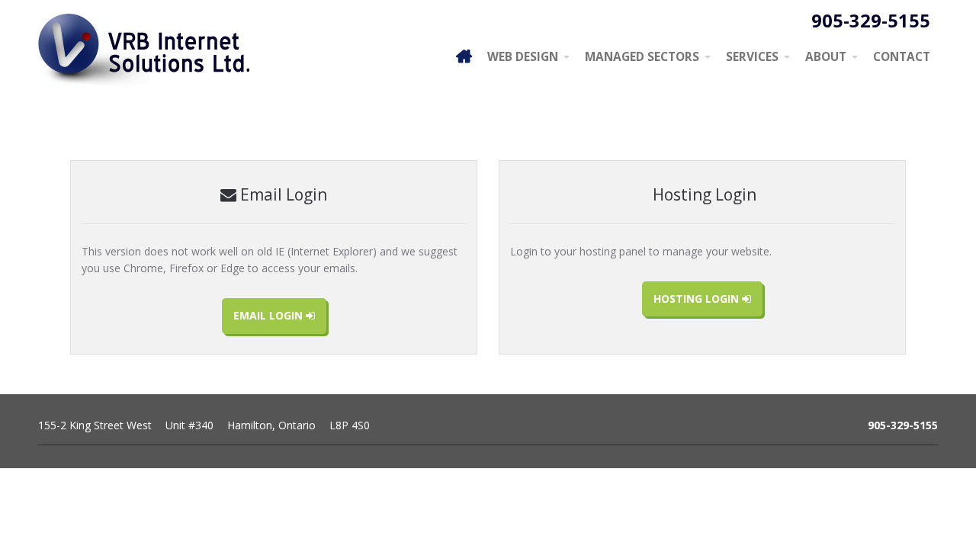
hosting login (697, 298)
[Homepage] (464, 56)
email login (269, 315)
